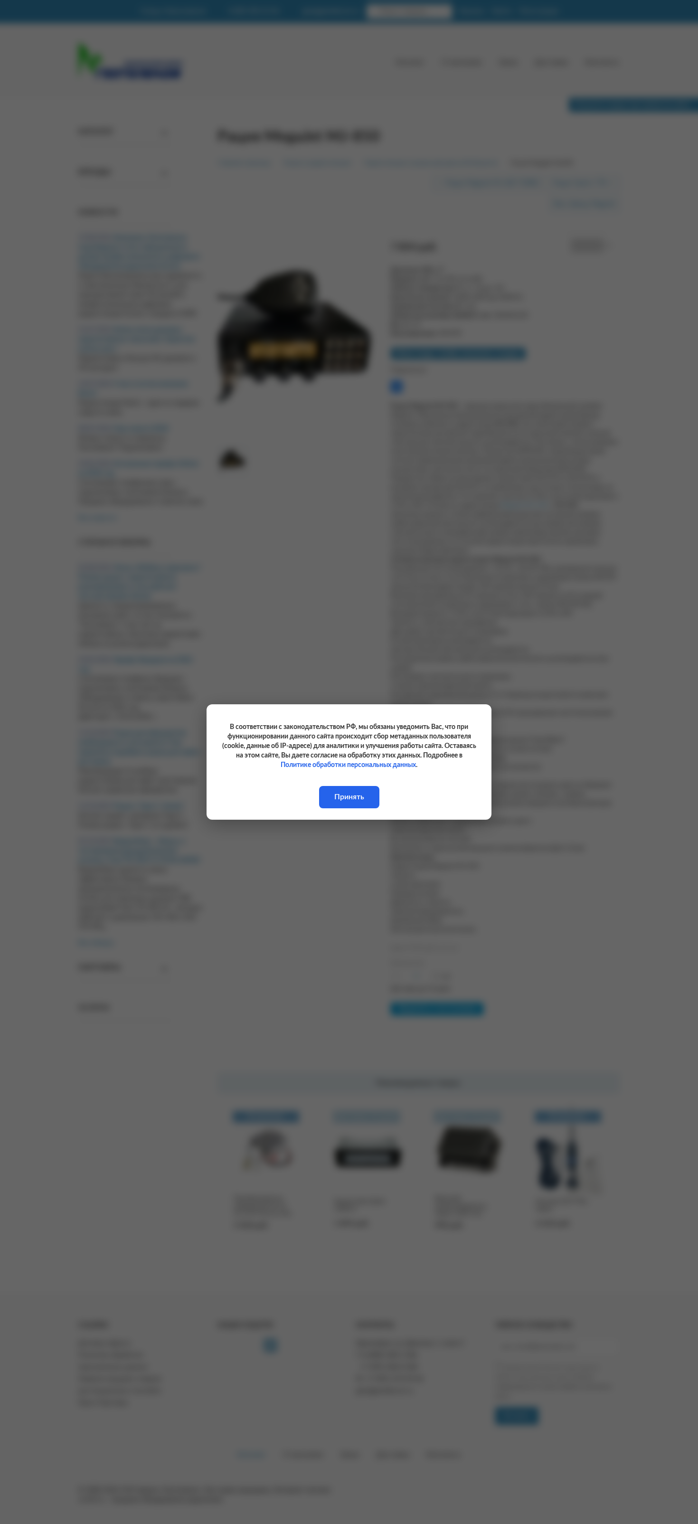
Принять (349, 797)
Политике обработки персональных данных (348, 765)
